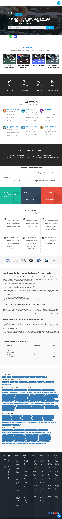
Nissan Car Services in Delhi (6, 420)
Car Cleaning (14, 376)
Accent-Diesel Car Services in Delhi (32, 434)
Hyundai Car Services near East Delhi (21, 396)
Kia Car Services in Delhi (16, 424)
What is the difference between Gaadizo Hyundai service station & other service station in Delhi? (45, 173)
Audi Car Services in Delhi (48, 420)
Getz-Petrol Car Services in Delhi (7, 430)
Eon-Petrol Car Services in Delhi (19, 430)
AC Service (27, 376)
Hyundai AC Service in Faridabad (26, 480)
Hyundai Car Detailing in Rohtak (56, 495)
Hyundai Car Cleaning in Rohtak (56, 469)
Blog (4, 464)
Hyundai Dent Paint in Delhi (35, 464)
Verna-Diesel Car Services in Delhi (20, 436)
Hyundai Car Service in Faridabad (26, 459)
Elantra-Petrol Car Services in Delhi (32, 436)
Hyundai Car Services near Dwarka (7, 390)
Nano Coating (39, 376)
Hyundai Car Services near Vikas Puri (38, 405)
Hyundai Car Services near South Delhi (21, 390)
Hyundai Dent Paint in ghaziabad (18, 466)
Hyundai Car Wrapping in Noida (49, 484)
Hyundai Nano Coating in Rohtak (57, 490)
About (5, 459)
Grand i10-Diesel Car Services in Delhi (8, 432)
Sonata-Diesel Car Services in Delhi (7, 439)
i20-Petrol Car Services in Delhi (45, 432)
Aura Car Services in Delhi (42, 443)
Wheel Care (9, 467)
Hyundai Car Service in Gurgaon (42, 459)
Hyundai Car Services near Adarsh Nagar (22, 394)
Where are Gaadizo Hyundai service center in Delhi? (12, 180)
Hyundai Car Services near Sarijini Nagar (33, 392)
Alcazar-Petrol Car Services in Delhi (30, 443)
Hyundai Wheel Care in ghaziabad (17, 478)
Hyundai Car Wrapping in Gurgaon (42, 489)
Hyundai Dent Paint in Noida (50, 464)
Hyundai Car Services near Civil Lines (34, 399)
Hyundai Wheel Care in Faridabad (26, 475)
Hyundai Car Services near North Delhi (8, 394)
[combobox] (19, 27)
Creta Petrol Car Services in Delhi (20, 439)
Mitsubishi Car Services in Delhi (38, 420)
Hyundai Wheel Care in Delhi (34, 475)
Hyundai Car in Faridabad (26, 470)
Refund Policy (56, 518)
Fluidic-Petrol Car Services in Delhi (44, 434)
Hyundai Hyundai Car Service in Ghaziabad (18, 460)
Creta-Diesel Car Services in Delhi (44, 441)
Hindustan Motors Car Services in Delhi (49, 422)
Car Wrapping (33, 376)
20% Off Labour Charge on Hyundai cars (9, 67)
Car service (4, 376)
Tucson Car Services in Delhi (19, 443)
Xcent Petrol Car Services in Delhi (32, 441)
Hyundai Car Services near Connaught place (24, 405)
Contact (5, 462)
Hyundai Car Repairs (31, 126)
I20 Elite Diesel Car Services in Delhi (32, 439)
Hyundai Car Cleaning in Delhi (34, 469)
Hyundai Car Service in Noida (49, 459)
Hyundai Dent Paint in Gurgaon (42, 465)
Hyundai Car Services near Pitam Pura (51, 405)
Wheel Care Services (21, 376)
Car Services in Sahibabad (6, 384)
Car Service (9, 460)
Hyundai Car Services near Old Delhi (8, 401)
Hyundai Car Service (13, 109)
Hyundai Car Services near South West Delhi (51, 396)
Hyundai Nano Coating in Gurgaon (42, 495)
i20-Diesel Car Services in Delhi (34, 432)
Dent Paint (9, 376)
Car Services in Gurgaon (14, 382)
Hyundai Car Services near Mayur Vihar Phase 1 (37, 401)
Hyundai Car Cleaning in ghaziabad (17, 473)
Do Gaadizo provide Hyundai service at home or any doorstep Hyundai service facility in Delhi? (15, 177)
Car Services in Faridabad (23, 382)
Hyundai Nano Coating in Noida (49, 490)
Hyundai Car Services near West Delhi (8, 399)
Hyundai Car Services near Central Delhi (51, 394)
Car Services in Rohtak (32, 382)
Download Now (30, 199)
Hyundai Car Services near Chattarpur (8, 403)
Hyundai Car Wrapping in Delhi (35, 484)
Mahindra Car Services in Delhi (48, 415)
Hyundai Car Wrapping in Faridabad (26, 487)
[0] (58, 2)
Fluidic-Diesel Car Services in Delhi (7, 436)
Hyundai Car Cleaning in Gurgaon (42, 471)
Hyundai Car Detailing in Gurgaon (42, 501)
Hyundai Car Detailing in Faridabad (26, 500)
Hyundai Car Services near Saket (7, 392)
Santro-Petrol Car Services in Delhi (31, 430)
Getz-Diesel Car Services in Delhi (7, 434)
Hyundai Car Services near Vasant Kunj (53, 401)
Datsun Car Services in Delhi (16, 420)
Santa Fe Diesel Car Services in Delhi (8, 441)
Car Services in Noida (40, 382)
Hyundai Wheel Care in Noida (49, 475)
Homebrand (6, 457)
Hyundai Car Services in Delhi (17, 415)
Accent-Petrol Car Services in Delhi (19, 434)
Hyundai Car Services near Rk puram (8, 410)
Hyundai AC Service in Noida (50, 480)
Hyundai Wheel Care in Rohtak (56, 475)
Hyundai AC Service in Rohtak (57, 480)
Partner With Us (5, 467)
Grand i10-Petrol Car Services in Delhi (22, 432)
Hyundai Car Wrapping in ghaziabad (17, 490)
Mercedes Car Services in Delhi (26, 422)
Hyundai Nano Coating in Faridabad (26, 493)
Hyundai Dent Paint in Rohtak (57, 464)
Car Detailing (44, 376)
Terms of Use (44, 518)
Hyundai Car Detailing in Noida (49, 495)
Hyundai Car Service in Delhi (35, 459)
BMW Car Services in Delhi (6, 422)
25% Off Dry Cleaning (38, 65)
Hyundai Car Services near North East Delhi (37, 394)
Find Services (50, 27)
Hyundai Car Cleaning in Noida (49, 469)
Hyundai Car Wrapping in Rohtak (57, 484)
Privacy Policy (50, 518)
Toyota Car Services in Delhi (38, 415)
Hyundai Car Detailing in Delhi (34, 495)
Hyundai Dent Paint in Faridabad (26, 465)
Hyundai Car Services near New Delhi (8, 396)
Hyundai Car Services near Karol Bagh (22, 403)
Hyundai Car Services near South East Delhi (35, 396)
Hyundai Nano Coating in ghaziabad (18, 496)
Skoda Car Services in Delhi (27, 420)
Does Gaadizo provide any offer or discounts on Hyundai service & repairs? (44, 181)
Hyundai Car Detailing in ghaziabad (17, 503)
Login (5, 470)
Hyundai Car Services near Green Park (34, 390)
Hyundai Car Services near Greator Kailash (9, 405)
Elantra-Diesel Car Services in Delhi (44, 436)
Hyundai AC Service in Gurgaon (42, 483)
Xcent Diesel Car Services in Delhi (20, 441)
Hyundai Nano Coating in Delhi (35, 490)
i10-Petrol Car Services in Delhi (43, 430)
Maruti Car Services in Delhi (6, 415)
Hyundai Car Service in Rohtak (57, 459)
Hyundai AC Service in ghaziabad (18, 484)
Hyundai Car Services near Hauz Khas (20, 392)
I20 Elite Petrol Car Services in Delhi (44, 439)
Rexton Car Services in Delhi (6, 424)
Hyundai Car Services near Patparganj (35, 403)
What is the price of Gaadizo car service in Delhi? (11, 172)
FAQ (4, 461)
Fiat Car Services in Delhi (16, 422)
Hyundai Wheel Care (50, 126)
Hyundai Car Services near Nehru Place (48, 390)
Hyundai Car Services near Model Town (48, 399)
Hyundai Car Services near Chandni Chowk (48, 392)
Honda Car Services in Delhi (27, 415)
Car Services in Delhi (5, 382)
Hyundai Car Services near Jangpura (21, 399)
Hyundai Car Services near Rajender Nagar (22, 401)
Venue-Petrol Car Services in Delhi (7, 443)
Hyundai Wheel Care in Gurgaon (41, 477)
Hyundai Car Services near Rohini (48, 403)
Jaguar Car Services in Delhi (37, 422)
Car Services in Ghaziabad (50, 382)
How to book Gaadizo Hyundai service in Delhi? (41, 177)
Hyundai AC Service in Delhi (35, 480)
